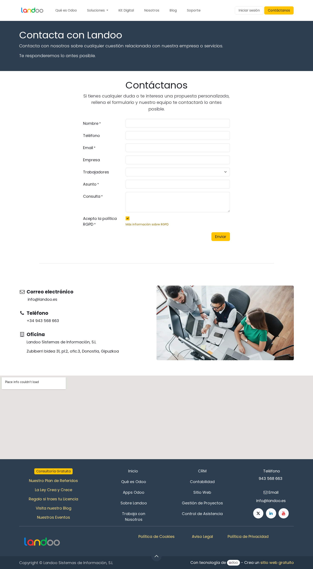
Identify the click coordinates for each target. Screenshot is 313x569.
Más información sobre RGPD (147, 224)
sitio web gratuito (277, 562)
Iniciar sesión (249, 10)
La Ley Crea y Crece (53, 489)
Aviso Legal (202, 536)
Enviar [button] (220, 236)
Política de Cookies (156, 536)
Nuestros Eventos (53, 517)
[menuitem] (66, 10)
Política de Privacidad (248, 536)
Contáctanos (279, 10)
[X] (258, 513)
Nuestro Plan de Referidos (53, 480)
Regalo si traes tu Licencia (53, 499)
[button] (156, 556)
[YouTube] (284, 513)
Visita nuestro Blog (53, 508)
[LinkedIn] (271, 513)
